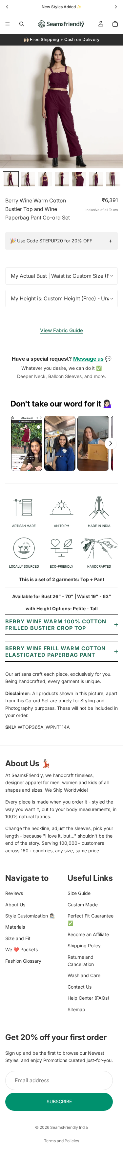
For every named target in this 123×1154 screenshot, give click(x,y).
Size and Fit (18, 938)
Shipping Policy (84, 945)
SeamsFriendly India (69, 1127)
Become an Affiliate (88, 934)
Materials (15, 927)
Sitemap (76, 1009)
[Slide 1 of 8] (11, 179)
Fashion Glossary (23, 960)
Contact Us (80, 987)
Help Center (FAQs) (88, 998)
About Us (15, 904)
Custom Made (83, 904)
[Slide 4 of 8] (62, 179)
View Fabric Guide (61, 330)
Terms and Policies (61, 1140)
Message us (88, 358)
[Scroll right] (110, 443)
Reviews (14, 893)
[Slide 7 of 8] (113, 179)
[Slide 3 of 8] (45, 179)
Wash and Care (84, 975)
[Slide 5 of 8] (79, 179)
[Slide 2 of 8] (28, 179)
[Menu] (7, 23)
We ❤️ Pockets (21, 949)
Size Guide (79, 893)
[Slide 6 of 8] (96, 179)
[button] (26, 443)
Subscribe (59, 1101)
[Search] (21, 24)
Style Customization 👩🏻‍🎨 (30, 915)
